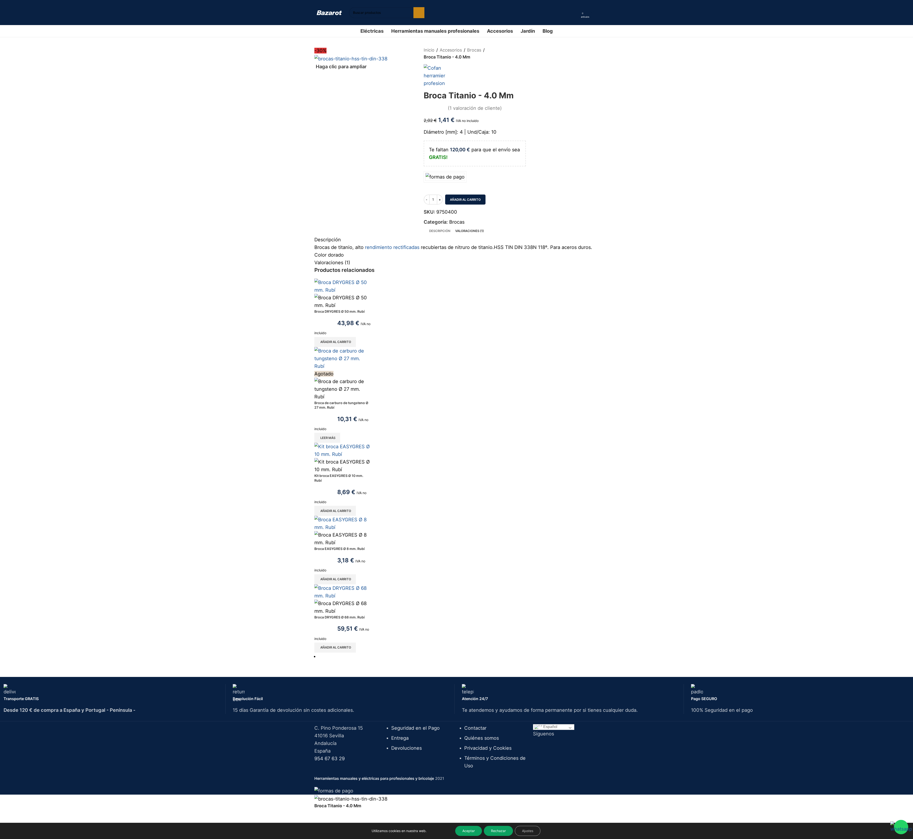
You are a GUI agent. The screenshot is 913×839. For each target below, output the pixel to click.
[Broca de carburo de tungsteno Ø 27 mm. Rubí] (342, 358)
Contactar (475, 728)
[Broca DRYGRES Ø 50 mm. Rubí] (342, 286)
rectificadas (406, 247)
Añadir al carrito (465, 199)
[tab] (439, 231)
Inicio (429, 50)
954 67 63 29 (329, 758)
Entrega (400, 738)
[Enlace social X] (563, 745)
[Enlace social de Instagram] (569, 745)
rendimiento (378, 247)
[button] (335, 342)
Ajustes (527, 831)
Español (549, 727)
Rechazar (498, 831)
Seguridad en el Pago (415, 728)
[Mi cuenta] (575, 12)
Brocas (474, 50)
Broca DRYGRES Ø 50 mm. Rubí (339, 311)
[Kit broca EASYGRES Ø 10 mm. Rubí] (342, 450)
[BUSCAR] (418, 12)
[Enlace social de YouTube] (575, 745)
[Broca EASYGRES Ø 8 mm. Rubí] (342, 523)
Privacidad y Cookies (488, 748)
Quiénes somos (481, 738)
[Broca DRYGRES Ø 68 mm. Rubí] (342, 591)
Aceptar (468, 831)
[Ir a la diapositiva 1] (458, 656)
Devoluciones (406, 748)
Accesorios (451, 50)
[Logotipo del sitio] (329, 12)
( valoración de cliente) (475, 108)
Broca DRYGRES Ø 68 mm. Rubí (339, 617)
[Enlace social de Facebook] (557, 745)
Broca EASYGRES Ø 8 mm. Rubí (339, 549)
